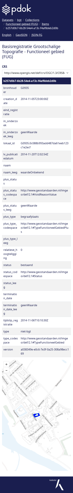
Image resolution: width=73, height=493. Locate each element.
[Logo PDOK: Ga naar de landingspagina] (16, 9)
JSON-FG (37, 35)
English (6, 35)
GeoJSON (21, 35)
